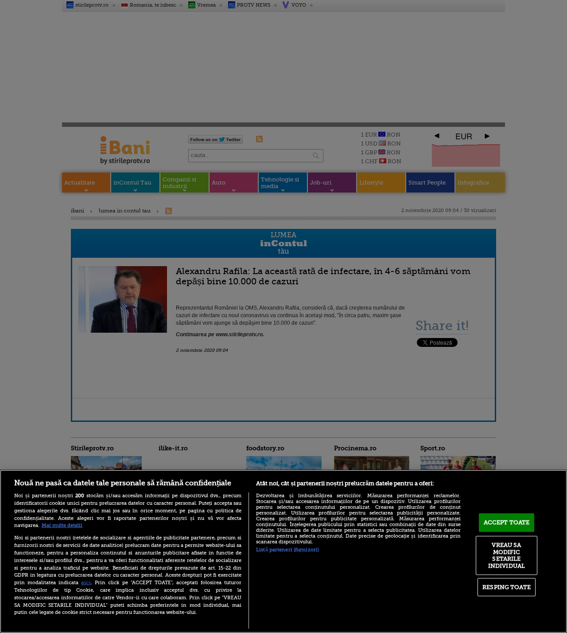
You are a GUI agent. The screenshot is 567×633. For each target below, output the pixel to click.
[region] (283, 551)
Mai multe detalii (62, 525)
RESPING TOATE (506, 587)
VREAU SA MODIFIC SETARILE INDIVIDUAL (506, 555)
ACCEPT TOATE (507, 522)
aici (86, 582)
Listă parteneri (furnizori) (287, 550)
